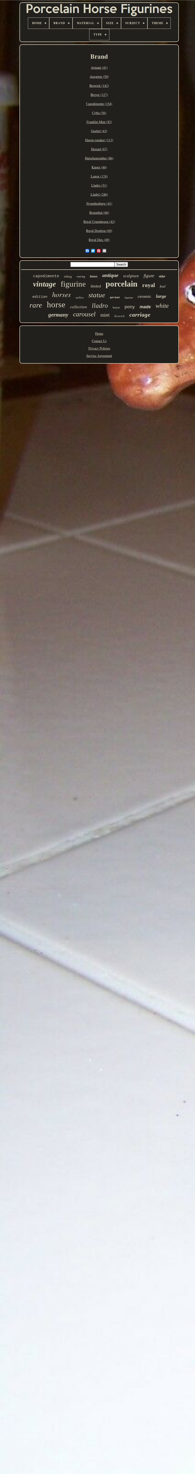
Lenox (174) (99, 176)
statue (96, 295)
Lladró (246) (99, 194)
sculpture (131, 276)
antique (110, 275)
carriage (139, 314)
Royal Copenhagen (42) (99, 221)
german (115, 297)
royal (148, 285)
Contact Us (99, 341)
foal (163, 286)
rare (35, 305)
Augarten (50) (99, 76)
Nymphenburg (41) (99, 203)
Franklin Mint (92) (99, 122)
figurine (73, 284)
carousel (84, 314)
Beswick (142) (99, 85)
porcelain (121, 283)
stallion (80, 297)
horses (61, 294)
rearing (81, 276)
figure (149, 275)
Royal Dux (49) (99, 239)
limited (96, 286)
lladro (100, 305)
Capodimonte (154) (99, 103)
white (162, 305)
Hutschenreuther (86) (99, 158)
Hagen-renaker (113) (99, 140)
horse (56, 304)
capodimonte (46, 276)
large (161, 296)
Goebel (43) (99, 131)
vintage (44, 284)
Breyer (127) (99, 94)
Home (99, 333)
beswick (119, 316)
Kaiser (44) (99, 167)
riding (68, 276)
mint (105, 314)
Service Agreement (99, 355)
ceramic (144, 296)
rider (162, 276)
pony (130, 306)
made (145, 306)
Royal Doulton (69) (99, 230)
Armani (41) (99, 67)
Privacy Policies (99, 348)
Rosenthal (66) (99, 212)
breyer (116, 307)
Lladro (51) (99, 185)
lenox (94, 276)
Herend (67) (99, 149)
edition (39, 297)
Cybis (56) (99, 112)
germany (58, 315)
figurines (129, 297)
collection (78, 307)
